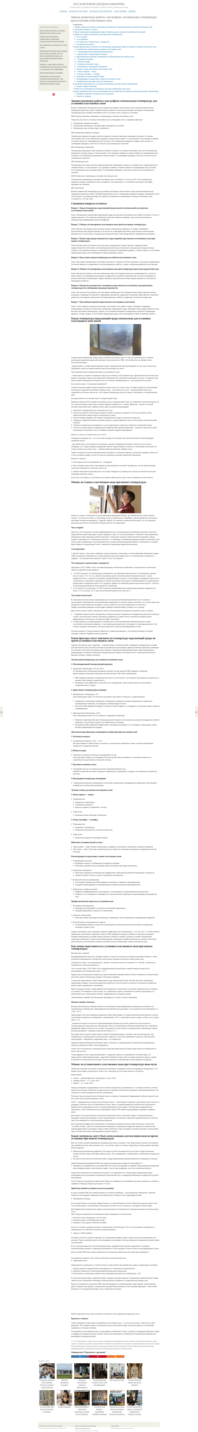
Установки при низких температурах (111, 1348)
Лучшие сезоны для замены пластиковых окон (94, 69)
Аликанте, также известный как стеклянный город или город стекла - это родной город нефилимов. (53, 66)
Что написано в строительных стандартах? (93, 42)
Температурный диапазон (78, 1346)
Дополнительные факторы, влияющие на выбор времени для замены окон (105, 56)
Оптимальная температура (138, 1343)
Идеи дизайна (120, 10)
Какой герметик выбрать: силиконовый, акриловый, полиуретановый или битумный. (52, 39)
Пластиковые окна (108, 1341)
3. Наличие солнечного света (88, 64)
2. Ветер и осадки (83, 61)
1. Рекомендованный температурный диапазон (95, 51)
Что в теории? (82, 37)
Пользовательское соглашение (88, 1426)
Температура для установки (95, 1341)
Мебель (132, 10)
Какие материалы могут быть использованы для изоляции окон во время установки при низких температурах (117, 91)
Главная (63, 10)
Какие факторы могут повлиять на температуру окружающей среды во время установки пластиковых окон (115, 47)
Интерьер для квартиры (100, 10)
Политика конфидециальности (82, 1428)
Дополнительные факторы (106, 1346)
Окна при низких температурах (144, 1341)
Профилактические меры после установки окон (95, 81)
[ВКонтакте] (80, 1356)
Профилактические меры (77, 1348)
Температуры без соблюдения (113, 1343)
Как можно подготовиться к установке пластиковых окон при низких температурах (106, 84)
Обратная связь (115, 1426)
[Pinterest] (98, 1356)
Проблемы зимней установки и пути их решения (95, 94)
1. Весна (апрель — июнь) (86, 71)
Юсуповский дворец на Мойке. (51, 73)
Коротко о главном (84, 96)
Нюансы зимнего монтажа (87, 86)
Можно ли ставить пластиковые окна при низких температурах (99, 34)
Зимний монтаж (89, 1348)
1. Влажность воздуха (85, 59)
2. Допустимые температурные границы (92, 54)
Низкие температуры (130, 1341)
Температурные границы (91, 1346)
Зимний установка (127, 1348)
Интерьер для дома (78, 10)
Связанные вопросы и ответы (86, 29)
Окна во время (98, 1348)
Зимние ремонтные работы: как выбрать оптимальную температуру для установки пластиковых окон (113, 27)
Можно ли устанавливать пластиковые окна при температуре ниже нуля (102, 89)
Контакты (77, 1426)
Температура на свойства (85, 1343)
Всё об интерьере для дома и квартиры (98, 4)
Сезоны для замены (132, 1346)
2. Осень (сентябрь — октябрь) (88, 74)
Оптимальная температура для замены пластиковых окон (99, 49)
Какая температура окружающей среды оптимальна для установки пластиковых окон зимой (110, 32)
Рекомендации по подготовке (146, 1346)
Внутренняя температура (120, 1346)
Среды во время (126, 1343)
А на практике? (82, 39)
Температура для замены (153, 1343)
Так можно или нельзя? (85, 44)
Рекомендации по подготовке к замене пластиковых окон (98, 79)
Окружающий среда (118, 1341)
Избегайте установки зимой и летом (90, 76)
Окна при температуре (99, 1343)
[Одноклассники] (115, 1356)
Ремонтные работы (82, 1341)
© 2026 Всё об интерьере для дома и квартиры (50, 1426)
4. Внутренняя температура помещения (92, 66)
